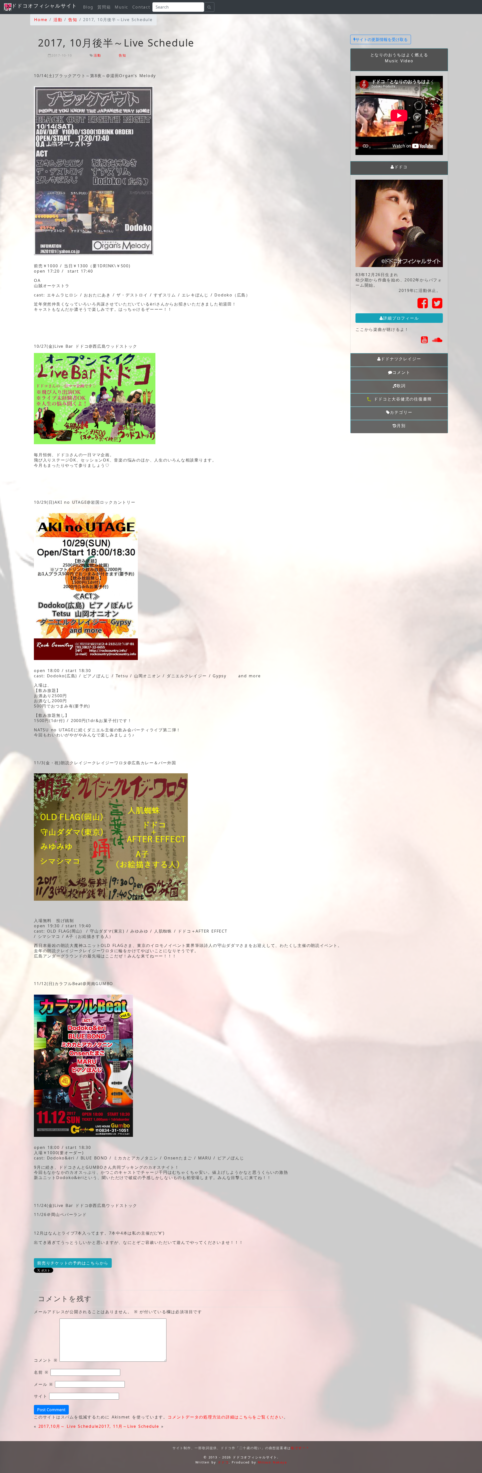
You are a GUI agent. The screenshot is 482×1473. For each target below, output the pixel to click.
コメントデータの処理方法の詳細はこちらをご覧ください (226, 1417)
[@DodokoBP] (437, 306)
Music (121, 7)
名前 (41, 1372)
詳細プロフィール (401, 318)
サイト (40, 1396)
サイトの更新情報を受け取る (381, 39)
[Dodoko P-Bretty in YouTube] (424, 341)
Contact (141, 7)
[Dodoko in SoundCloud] (437, 341)
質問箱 (104, 7)
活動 (97, 55)
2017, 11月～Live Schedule (129, 1426)
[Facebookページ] (422, 306)
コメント (45, 1360)
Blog (88, 7)
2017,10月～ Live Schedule (68, 1426)
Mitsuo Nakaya (272, 1462)
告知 (122, 55)
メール (43, 1384)
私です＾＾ (300, 1448)
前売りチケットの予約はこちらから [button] (72, 1263)
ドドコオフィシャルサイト (44, 5)
